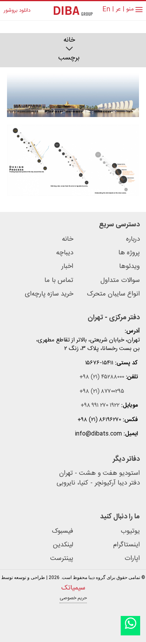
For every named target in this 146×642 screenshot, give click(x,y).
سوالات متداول (120, 280)
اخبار (67, 266)
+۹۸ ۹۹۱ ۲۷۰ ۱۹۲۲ (100, 405)
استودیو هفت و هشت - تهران (99, 474)
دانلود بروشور (17, 11)
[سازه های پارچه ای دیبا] (73, 10)
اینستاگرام (126, 545)
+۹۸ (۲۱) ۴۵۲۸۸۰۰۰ (101, 377)
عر (118, 9)
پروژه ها (129, 253)
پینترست (61, 558)
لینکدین (63, 545)
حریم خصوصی (73, 598)
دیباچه (64, 253)
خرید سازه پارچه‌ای (49, 294)
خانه (69, 40)
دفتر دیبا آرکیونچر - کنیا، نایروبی (98, 483)
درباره (133, 239)
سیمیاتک (73, 588)
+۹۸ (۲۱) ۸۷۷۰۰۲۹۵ (101, 391)
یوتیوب (130, 531)
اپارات (132, 558)
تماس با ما (58, 280)
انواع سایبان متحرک (113, 294)
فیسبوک (62, 531)
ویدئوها (129, 266)
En (106, 9)
